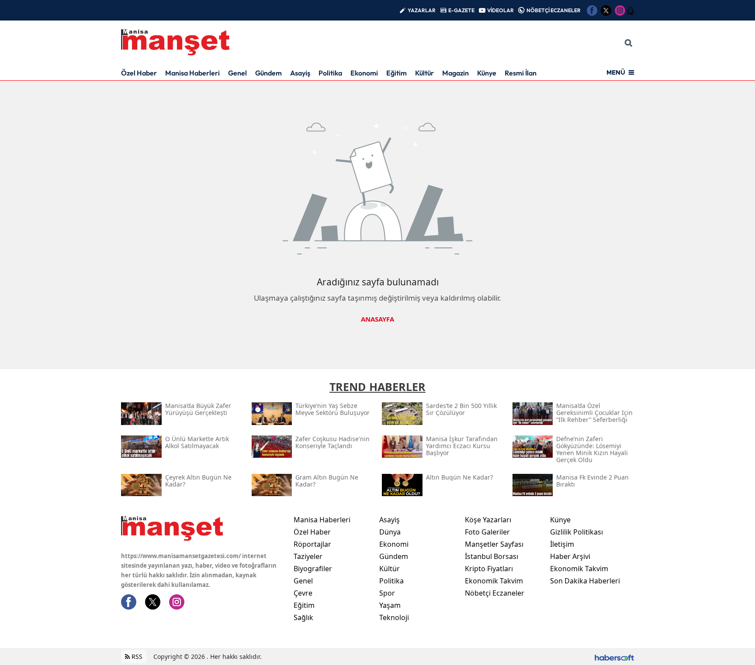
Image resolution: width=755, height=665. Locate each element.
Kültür (424, 73)
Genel (237, 73)
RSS (136, 656)
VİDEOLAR (500, 10)
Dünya (390, 532)
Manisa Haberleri (192, 73)
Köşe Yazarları (488, 519)
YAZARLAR (422, 10)
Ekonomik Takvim (494, 581)
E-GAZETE (461, 10)
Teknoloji (394, 617)
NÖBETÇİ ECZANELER (553, 10)
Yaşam (390, 605)
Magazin (455, 73)
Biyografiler (313, 568)
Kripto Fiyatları (489, 568)
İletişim (562, 544)
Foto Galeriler (487, 532)
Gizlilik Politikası (576, 532)
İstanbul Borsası (491, 556)
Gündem (268, 73)
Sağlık (303, 617)
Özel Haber (139, 73)
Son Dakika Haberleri (585, 581)
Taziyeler (308, 556)
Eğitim (396, 73)
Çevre (303, 593)
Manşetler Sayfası (494, 544)
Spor (387, 593)
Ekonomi (364, 73)
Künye (486, 73)
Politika (330, 73)
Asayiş (300, 73)
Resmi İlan (521, 73)
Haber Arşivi (570, 556)
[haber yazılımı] (614, 656)
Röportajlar (312, 544)
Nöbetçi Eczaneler (494, 593)
